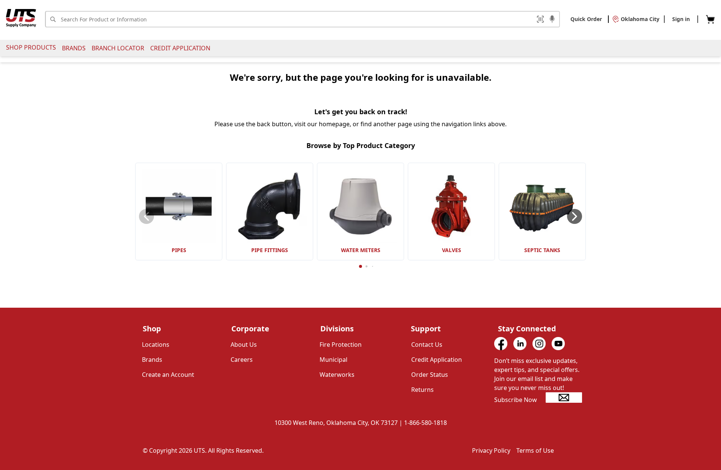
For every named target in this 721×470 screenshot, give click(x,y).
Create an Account (168, 374)
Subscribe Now (515, 400)
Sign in (681, 19)
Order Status (429, 374)
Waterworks (337, 374)
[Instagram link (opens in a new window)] (539, 343)
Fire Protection (341, 344)
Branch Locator (118, 48)
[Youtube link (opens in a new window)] (558, 343)
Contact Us (426, 344)
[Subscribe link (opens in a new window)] (564, 397)
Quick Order (586, 19)
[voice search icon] (552, 20)
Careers (242, 359)
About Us (244, 344)
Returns (422, 389)
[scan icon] (540, 19)
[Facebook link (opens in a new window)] (500, 343)
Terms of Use (535, 450)
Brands (74, 48)
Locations (155, 344)
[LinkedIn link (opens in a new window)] (519, 343)
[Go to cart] (710, 19)
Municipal (333, 359)
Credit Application (180, 48)
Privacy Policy (491, 450)
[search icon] (52, 19)
